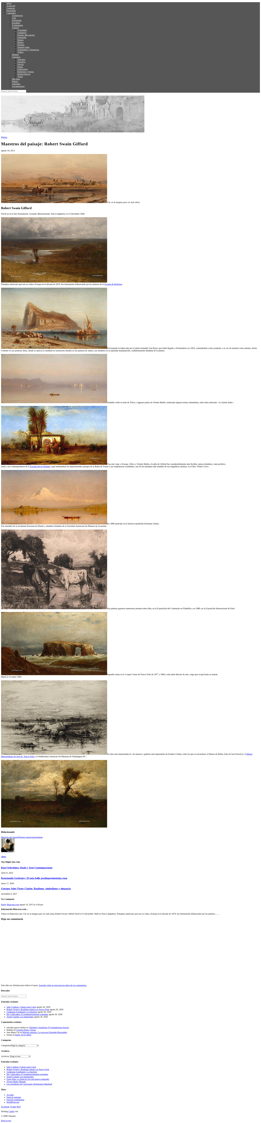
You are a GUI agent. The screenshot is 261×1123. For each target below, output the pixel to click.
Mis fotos (16, 79)
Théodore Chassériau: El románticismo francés (49, 1027)
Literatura (16, 57)
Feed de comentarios (15, 1100)
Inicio (9, 3)
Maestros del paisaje (9, 837)
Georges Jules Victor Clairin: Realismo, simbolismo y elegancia (36, 888)
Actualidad (22, 30)
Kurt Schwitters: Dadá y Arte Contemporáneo (26, 867)
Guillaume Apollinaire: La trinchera (22, 1012)
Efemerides (17, 20)
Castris (11, 1111)
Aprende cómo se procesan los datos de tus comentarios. (63, 985)
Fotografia (21, 37)
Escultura (16, 23)
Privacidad (11, 10)
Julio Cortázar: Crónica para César (21, 1007)
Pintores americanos (26, 837)
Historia (15, 54)
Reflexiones (22, 69)
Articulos (21, 59)
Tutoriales (16, 84)
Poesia (20, 67)
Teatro (20, 76)
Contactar (11, 8)
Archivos (5, 1056)
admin (3, 857)
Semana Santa (23, 47)
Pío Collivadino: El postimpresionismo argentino (27, 1014)
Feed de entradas (14, 1097)
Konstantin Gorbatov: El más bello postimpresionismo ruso (34, 878)
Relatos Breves (23, 74)
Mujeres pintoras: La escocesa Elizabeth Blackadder (44, 1032)
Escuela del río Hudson (40, 466)
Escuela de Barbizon (113, 284)
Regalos (20, 45)
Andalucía (21, 32)
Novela (20, 64)
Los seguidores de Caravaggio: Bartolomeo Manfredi (29, 1084)
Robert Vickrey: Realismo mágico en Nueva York (28, 1009)
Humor (20, 40)
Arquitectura (17, 15)
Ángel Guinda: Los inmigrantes (20, 1017)
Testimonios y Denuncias (28, 50)
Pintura (15, 81)
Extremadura (17, 25)
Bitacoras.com (13, 904)
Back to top (6, 1120)
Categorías (11, 13)
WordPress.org (13, 1102)
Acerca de (11, 6)
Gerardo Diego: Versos (26, 1030)
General (15, 28)
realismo (39, 837)
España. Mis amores (26, 35)
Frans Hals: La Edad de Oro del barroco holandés (28, 1079)
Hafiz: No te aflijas (23, 1035)
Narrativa (21, 62)
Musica (20, 42)
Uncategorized (18, 86)
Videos (20, 52)
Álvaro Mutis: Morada (16, 1082)
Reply (3, 904)
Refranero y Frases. (25, 72)
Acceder (10, 1095)
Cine (14, 18)
